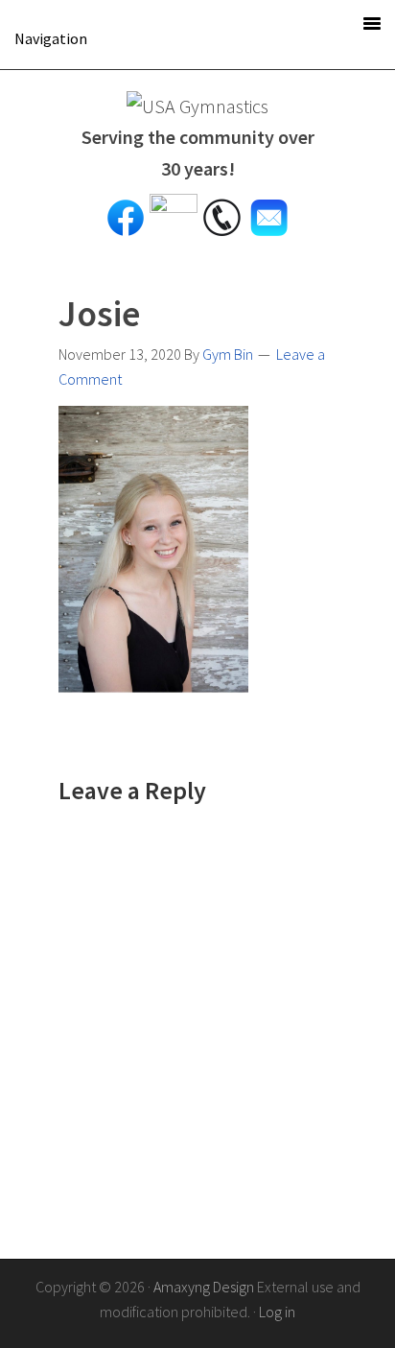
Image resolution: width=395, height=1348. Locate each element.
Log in (277, 1311)
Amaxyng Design (203, 1286)
